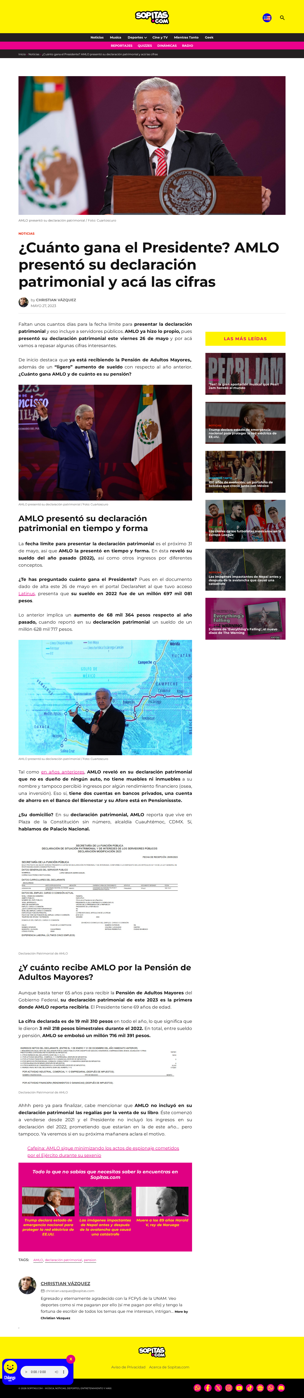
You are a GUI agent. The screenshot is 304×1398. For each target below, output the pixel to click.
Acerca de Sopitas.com (169, 1367)
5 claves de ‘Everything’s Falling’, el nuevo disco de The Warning (243, 631)
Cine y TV (160, 37)
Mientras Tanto (186, 37)
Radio (187, 46)
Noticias (97, 37)
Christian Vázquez (56, 300)
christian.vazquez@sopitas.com (70, 1291)
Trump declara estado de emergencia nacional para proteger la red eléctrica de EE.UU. (243, 433)
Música (214, 380)
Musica (115, 37)
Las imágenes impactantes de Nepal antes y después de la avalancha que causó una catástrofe (245, 580)
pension (90, 1260)
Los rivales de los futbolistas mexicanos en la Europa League (245, 533)
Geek (209, 37)
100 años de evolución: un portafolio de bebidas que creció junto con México (241, 484)
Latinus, (27, 593)
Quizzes (145, 46)
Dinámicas (167, 46)
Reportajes (121, 46)
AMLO (38, 1260)
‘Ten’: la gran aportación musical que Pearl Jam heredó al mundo (244, 386)
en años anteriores (62, 772)
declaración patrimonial (63, 1260)
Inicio (22, 54)
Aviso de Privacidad (128, 1367)
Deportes (135, 37)
